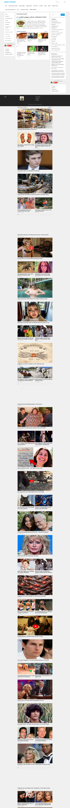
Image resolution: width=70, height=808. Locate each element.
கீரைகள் (52, 38)
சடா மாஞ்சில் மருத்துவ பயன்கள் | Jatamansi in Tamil (31, 17)
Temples (6, 20)
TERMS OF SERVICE (9, 54)
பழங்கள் (52, 39)
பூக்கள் (52, 41)
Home (6, 14)
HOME (5, 96)
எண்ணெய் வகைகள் (54, 34)
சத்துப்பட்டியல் (53, 43)
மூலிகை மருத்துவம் (8, 40)
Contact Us (7, 49)
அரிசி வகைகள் (7, 29)
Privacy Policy (7, 52)
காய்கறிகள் (53, 36)
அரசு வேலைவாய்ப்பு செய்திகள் (8, 27)
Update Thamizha (10, 2)
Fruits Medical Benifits (8, 18)
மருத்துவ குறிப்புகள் (8, 38)
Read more (41, 28)
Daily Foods (7, 16)
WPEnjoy (40, 104)
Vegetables (7, 24)
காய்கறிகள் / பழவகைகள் (55, 32)
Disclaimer (7, 50)
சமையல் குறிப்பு (7, 36)
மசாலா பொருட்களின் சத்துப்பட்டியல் (57, 44)
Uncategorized (7, 22)
